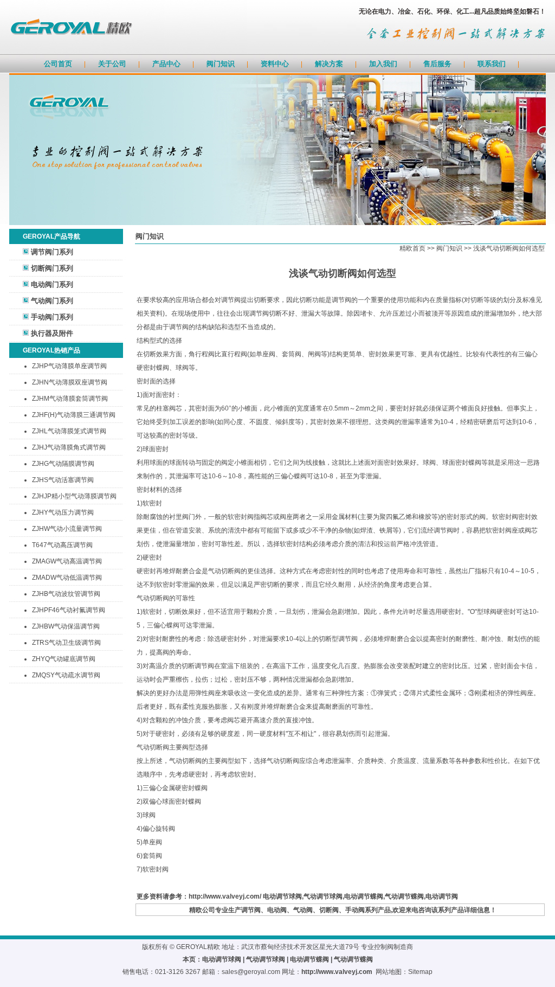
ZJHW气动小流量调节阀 (67, 529)
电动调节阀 (441, 896)
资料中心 (275, 64)
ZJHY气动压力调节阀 (63, 512)
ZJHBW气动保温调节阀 (66, 626)
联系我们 (491, 64)
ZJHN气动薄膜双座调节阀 (69, 382)
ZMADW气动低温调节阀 (67, 577)
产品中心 (166, 64)
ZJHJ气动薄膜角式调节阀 (69, 447)
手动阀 (355, 910)
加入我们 (383, 64)
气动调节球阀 (323, 896)
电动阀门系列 (52, 284)
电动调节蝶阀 (363, 896)
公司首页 (58, 64)
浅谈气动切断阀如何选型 (509, 248)
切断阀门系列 (52, 268)
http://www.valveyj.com (336, 972)
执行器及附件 (52, 333)
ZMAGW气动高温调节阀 (67, 561)
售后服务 (437, 64)
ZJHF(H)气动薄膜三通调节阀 (73, 415)
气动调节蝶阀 (404, 896)
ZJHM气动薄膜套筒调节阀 (70, 398)
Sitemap (420, 972)
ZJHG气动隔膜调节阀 (63, 463)
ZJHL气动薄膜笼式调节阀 (69, 431)
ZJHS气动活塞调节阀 (63, 480)
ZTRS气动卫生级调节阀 (66, 642)
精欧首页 (412, 248)
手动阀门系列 (52, 317)
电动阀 (277, 910)
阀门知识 (220, 64)
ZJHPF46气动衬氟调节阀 (68, 610)
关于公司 (112, 64)
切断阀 (329, 910)
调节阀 (251, 910)
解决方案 (329, 64)
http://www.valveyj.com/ (225, 896)
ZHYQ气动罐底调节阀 (63, 659)
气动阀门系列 (52, 301)
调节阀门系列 (52, 252)
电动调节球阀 (282, 896)
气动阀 (303, 910)
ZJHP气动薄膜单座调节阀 (69, 366)
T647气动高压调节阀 (62, 545)
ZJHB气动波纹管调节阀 (66, 594)
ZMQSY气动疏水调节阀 (66, 675)
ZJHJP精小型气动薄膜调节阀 (74, 496)
